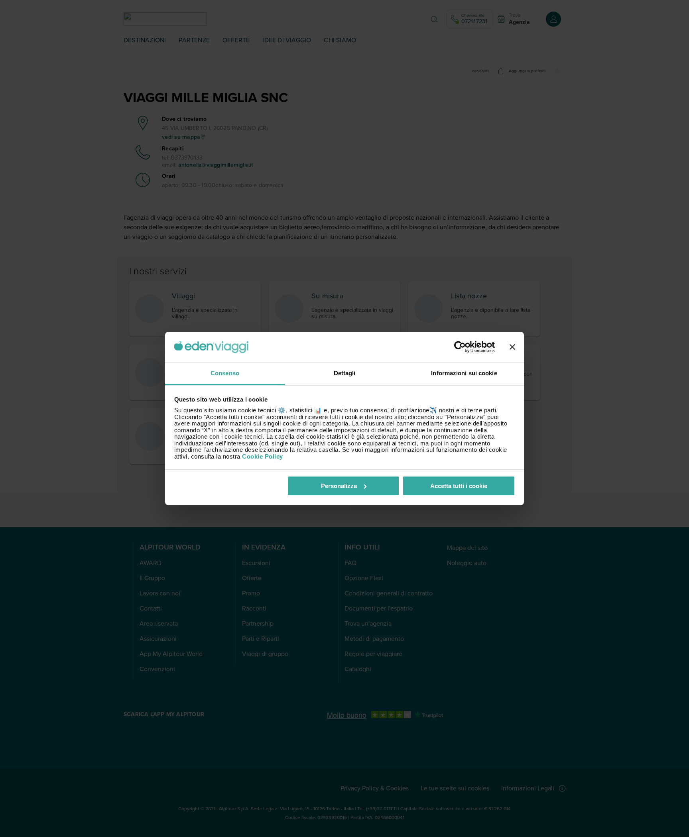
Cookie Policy (262, 456)
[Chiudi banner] (512, 347)
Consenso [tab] (225, 373)
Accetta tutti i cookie (458, 486)
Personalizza (339, 486)
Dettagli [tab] (345, 373)
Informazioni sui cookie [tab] (464, 373)
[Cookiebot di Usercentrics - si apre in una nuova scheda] (460, 347)
